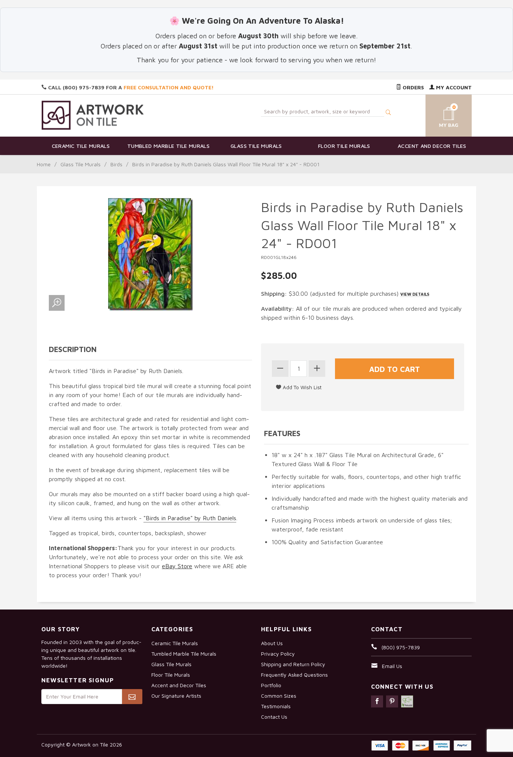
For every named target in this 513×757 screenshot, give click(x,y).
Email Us (392, 666)
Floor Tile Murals (344, 146)
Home (44, 164)
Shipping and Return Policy (293, 664)
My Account (453, 87)
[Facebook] (377, 701)
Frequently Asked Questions (294, 674)
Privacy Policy (278, 653)
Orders (412, 87)
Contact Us (274, 716)
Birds (116, 164)
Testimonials (276, 706)
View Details (414, 294)
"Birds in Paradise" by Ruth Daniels (189, 518)
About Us (272, 643)
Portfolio (271, 685)
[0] (439, 114)
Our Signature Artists (176, 695)
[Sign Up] (132, 696)
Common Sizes (278, 695)
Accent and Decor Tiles (432, 146)
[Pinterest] (392, 701)
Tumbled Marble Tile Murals (168, 146)
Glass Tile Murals (256, 146)
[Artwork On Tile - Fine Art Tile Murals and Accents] (92, 115)
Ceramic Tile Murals (81, 146)
